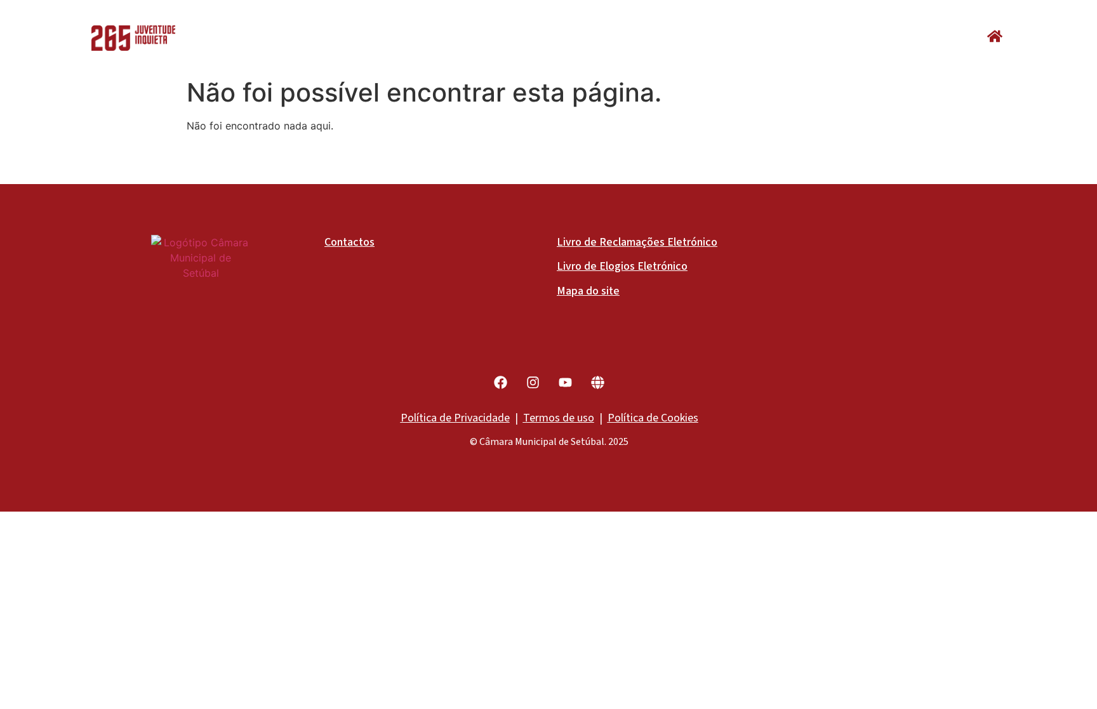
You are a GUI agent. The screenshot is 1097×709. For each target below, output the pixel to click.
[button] (994, 36)
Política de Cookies (653, 418)
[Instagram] (533, 382)
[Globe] (597, 382)
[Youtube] (565, 382)
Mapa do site (588, 291)
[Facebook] (500, 382)
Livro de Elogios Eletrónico (622, 266)
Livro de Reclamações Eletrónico (637, 242)
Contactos (349, 242)
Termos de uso (558, 418)
